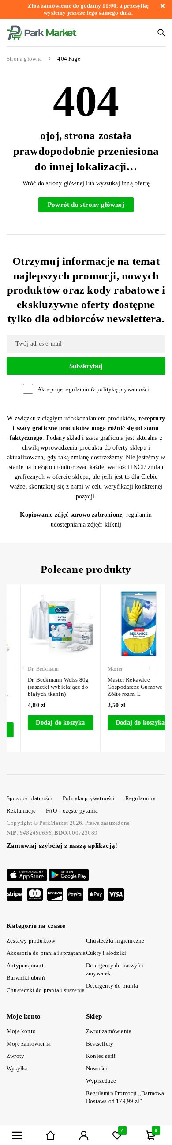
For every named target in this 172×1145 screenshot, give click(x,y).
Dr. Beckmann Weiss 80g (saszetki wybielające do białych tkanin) (46, 686)
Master (103, 669)
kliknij (113, 524)
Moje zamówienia (29, 1043)
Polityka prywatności (89, 798)
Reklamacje (21, 810)
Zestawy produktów (31, 940)
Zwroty (15, 1056)
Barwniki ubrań (26, 977)
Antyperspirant (25, 965)
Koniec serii (101, 1056)
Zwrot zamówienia (108, 1031)
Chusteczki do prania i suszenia (46, 990)
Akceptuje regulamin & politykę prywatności (93, 389)
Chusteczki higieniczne (115, 940)
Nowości (96, 1068)
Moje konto (21, 1031)
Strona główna (24, 59)
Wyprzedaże (101, 1080)
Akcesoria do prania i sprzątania (46, 953)
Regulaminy (140, 798)
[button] (49, 722)
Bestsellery (99, 1043)
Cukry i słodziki (106, 953)
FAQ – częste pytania (72, 810)
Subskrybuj (86, 366)
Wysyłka (17, 1068)
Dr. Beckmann (31, 669)
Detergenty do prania (112, 985)
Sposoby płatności (29, 798)
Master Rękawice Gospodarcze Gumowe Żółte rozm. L (123, 686)
